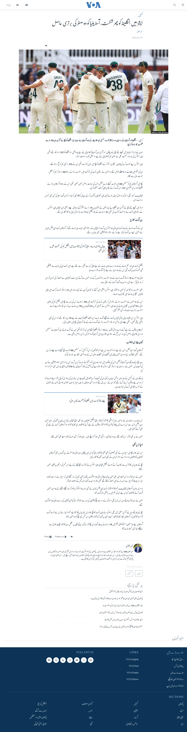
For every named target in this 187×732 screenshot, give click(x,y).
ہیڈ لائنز (8, 5)
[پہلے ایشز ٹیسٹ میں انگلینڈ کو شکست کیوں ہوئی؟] (124, 403)
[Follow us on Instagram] (70, 660)
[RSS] (63, 660)
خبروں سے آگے (41, 711)
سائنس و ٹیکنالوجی (132, 724)
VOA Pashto (132, 673)
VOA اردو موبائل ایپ (174, 686)
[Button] (45, 46)
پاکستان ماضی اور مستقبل (38, 717)
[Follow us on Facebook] (91, 660)
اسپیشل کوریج (42, 704)
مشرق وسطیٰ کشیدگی (40, 724)
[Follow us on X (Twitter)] (83, 660)
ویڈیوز (90, 717)
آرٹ (136, 717)
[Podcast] (56, 660)
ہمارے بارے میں (176, 673)
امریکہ (181, 711)
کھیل (140, 15)
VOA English (132, 659)
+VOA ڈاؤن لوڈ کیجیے (175, 679)
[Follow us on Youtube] (77, 660)
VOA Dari (133, 666)
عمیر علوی (140, 31)
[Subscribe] (49, 660)
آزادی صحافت (87, 704)
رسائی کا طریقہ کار (177, 659)
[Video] (17, 5)
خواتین (135, 711)
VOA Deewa (132, 679)
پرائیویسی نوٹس (178, 666)
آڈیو (91, 724)
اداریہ (90, 711)
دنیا (182, 724)
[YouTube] (26, 5)
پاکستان (181, 704)
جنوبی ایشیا (180, 717)
